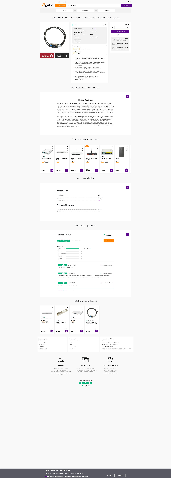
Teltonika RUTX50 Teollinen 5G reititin (110, 338)
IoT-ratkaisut (42, 340)
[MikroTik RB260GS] (47, 151)
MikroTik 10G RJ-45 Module (60, 317)
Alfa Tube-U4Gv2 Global (107, 342)
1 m (75, 53)
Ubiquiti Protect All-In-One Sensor (110, 340)
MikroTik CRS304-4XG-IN (107, 337)
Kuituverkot (41, 342)
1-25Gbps (76, 48)
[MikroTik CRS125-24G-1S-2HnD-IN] (77, 151)
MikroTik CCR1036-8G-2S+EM (61, 158)
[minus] (112, 27)
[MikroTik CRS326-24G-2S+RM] (47, 309)
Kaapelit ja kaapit (43, 346)
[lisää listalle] (106, 25)
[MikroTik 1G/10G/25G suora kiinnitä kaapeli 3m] (92, 309)
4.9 (57, 314)
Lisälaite (71, 340)
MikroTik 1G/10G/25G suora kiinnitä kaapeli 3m (92, 317)
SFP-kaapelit (106, 10)
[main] (48, 5)
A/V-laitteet (72, 344)
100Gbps (82, 48)
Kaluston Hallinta (43, 344)
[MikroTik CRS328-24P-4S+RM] (77, 309)
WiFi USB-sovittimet (74, 337)
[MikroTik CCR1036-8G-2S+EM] (62, 151)
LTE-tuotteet (42, 337)
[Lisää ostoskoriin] (52, 169)
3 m (79, 53)
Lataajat (71, 338)
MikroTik (65, 10)
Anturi (71, 346)
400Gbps (88, 48)
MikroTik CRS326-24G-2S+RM (46, 317)
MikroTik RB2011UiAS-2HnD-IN (91, 158)
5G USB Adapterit (74, 342)
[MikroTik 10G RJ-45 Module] (62, 309)
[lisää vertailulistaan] (103, 25)
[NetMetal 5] (121, 151)
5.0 (75, 25)
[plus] (127, 27)
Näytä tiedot (85, 476)
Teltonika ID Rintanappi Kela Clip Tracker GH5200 (113, 346)
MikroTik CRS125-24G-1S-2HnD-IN (77, 158)
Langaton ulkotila (43, 338)
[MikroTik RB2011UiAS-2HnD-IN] (92, 151)
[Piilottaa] (127, 96)
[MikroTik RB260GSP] (106, 151)
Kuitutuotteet (85, 10)
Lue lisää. (80, 473)
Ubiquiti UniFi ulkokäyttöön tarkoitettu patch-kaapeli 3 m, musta (117, 344)
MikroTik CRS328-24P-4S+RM (76, 317)
